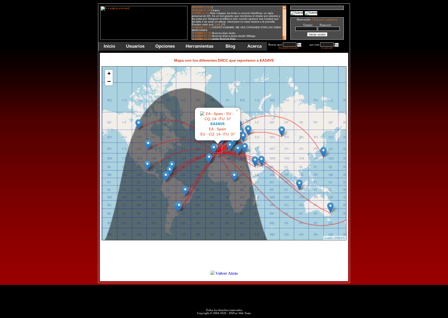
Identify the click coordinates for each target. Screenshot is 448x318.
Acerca (254, 46)
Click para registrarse (324, 19)
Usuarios (135, 46)
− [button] (109, 81)
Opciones (165, 46)
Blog (230, 46)
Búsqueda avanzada (288, 48)
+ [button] (109, 73)
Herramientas (199, 46)
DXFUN (340, 238)
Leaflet (329, 238)
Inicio (109, 46)
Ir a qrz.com (327, 48)
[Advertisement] (375, 81)
